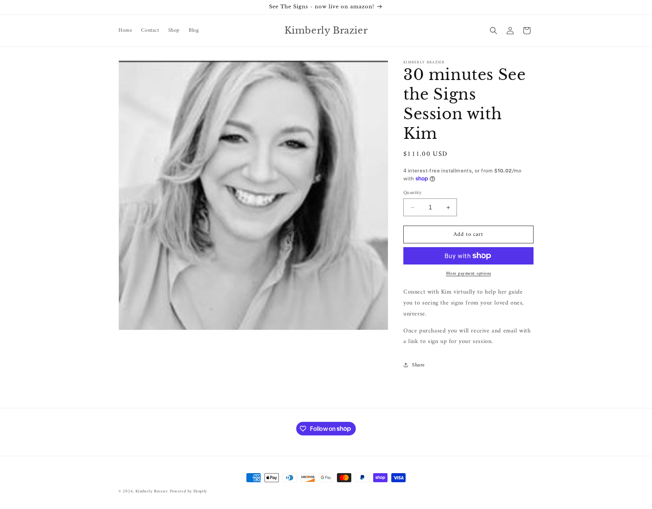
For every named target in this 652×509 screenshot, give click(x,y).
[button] (493, 30)
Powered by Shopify (189, 491)
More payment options (468, 274)
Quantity (412, 193)
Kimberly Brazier (151, 491)
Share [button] (418, 365)
